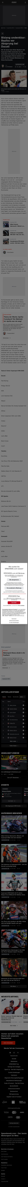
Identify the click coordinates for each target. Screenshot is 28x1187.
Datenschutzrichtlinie (14, 620)
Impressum (14, 618)
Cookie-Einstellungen (14, 622)
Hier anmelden (21, 605)
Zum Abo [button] (14, 602)
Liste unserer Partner (7, 615)
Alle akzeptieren (14, 579)
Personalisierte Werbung (14, 588)
